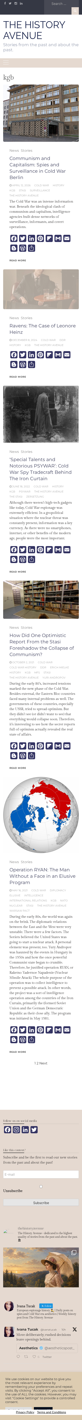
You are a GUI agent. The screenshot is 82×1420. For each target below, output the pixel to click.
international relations (28, 900)
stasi (22, 190)
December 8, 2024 (24, 340)
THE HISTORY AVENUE (34, 30)
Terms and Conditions (51, 1412)
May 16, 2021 (20, 890)
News (14, 151)
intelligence (33, 895)
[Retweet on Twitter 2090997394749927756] (27, 1357)
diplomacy (58, 890)
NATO (64, 900)
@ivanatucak (49, 1329)
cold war (41, 185)
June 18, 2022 (21, 486)
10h (64, 1329)
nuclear (15, 905)
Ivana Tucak (27, 1329)
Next (43, 1063)
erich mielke (59, 667)
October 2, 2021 (23, 662)
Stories (26, 151)
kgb (12, 190)
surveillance (40, 190)
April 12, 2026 (21, 185)
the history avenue (24, 195)
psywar (24, 491)
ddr (63, 340)
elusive (14, 895)
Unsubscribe (12, 1191)
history (58, 185)
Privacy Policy (25, 1412)
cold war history (22, 667)
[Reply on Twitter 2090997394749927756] (19, 1357)
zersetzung (35, 496)
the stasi (15, 496)
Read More (17, 260)
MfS (37, 672)
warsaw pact (19, 910)
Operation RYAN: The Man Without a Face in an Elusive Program (42, 876)
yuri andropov (53, 677)
